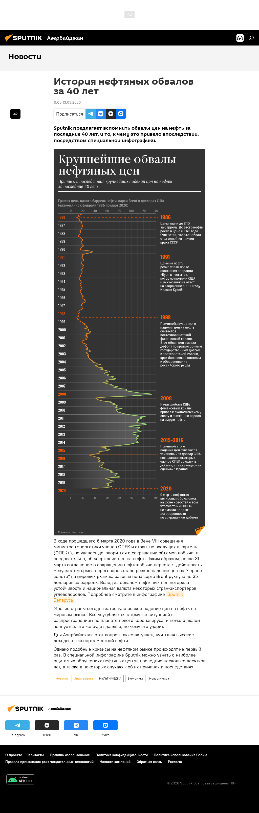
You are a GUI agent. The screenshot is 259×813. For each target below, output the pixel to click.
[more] (15, 114)
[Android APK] (21, 780)
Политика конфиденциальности (122, 755)
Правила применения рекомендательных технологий (49, 761)
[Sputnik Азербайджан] (25, 42)
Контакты (36, 755)
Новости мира (159, 678)
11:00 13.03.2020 (67, 102)
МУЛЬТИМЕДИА (110, 678)
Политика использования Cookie (180, 755)
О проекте (13, 755)
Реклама (175, 761)
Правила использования (70, 755)
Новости (62, 678)
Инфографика (83, 678)
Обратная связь (149, 761)
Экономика (135, 678)
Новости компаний (115, 761)
